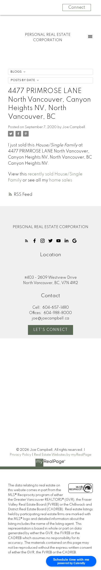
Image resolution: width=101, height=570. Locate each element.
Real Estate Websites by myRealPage (62, 454)
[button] (26, 241)
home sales (60, 180)
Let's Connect (50, 330)
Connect (76, 7)
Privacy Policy (20, 454)
